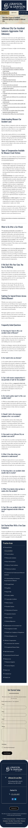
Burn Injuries (9, 617)
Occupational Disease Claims (12, 647)
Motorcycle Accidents (11, 558)
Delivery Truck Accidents (12, 565)
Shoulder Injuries (10, 606)
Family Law (7, 677)
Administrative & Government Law (13, 625)
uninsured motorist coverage (18, 136)
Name (3, 704)
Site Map (11, 821)
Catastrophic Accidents (11, 599)
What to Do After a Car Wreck (10, 73)
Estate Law (7, 670)
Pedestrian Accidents (11, 569)
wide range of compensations (8, 158)
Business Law (8, 659)
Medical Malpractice (10, 621)
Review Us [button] (14, 808)
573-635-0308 (24, 13)
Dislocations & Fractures (11, 610)
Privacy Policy (17, 821)
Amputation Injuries (11, 614)
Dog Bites (8, 588)
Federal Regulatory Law (11, 636)
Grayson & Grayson (10, 818)
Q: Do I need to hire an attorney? (10, 85)
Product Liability (10, 595)
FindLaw (20, 823)
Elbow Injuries (9, 603)
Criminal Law (8, 674)
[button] (5, 12)
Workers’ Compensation (10, 640)
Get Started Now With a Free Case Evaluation (13, 114)
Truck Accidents (10, 554)
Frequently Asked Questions (9, 80)
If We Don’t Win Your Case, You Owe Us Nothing (14, 74)
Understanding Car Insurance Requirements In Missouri (12, 579)
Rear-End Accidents (10, 561)
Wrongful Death (10, 584)
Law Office (15, 778)
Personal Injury (8, 547)
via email (7, 537)
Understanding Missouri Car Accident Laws (13, 68)
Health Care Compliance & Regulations (15, 632)
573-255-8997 (18, 537)
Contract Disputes (10, 665)
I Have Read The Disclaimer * (9, 747)
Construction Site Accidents (12, 643)
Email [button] (14, 12)
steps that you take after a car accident (12, 230)
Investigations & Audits (11, 628)
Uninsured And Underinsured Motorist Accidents (14, 574)
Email (3, 719)
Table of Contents (7, 66)
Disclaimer (4, 744)
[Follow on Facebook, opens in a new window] (13, 799)
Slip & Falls (8, 591)
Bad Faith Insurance (9, 651)
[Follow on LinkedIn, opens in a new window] (15, 799)
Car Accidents (9, 550)
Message (3, 726)
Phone (3, 711)
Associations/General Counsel (12, 655)
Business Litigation (10, 662)
